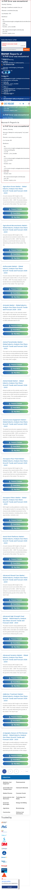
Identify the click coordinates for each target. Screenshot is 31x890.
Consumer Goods (21, 793)
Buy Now (17, 217)
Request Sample (16, 209)
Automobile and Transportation (7, 788)
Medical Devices (7, 793)
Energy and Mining (21, 803)
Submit (26, 49)
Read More (16, 213)
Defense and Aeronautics (20, 813)
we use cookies (6, 881)
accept (10, 887)
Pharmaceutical (20, 782)
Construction (6, 812)
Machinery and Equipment (7, 783)
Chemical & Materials (22, 788)
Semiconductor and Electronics (8, 798)
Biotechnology (20, 808)
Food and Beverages (6, 803)
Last (27, 771)
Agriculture (6, 808)
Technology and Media (20, 798)
